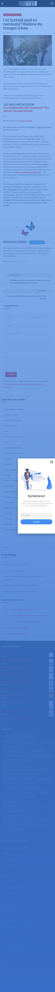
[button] (52, 462)
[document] (27, 496)
